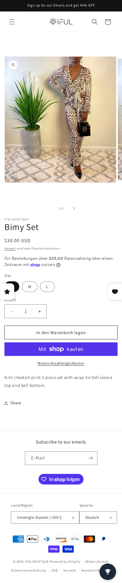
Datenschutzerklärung (28, 570)
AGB (55, 570)
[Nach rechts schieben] (74, 208)
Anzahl (10, 299)
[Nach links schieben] (47, 208)
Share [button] (15, 402)
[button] (11, 21)
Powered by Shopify (65, 561)
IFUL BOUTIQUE (37, 561)
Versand (10, 248)
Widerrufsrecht (97, 561)
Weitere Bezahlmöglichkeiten (61, 363)
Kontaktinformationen (98, 570)
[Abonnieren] (90, 458)
